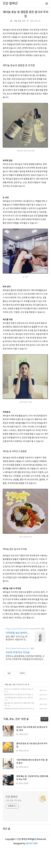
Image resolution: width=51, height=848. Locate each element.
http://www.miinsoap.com (18, 648)
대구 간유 (31, 563)
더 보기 (44, 719)
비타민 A (21, 294)
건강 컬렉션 (11, 797)
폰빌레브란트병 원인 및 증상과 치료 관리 (18, 709)
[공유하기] (13, 673)
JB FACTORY (32, 843)
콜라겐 (5, 75)
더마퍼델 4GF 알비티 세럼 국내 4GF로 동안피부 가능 (17, 633)
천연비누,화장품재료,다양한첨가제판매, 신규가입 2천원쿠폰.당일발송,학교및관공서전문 (25, 658)
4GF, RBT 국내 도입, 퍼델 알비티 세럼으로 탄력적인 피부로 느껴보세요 (17, 638)
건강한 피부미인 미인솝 (18, 652)
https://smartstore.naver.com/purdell (23, 629)
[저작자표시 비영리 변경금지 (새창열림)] (31, 673)
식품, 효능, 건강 (19, 21)
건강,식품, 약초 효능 (13, 801)
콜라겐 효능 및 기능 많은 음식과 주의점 (17, 695)
